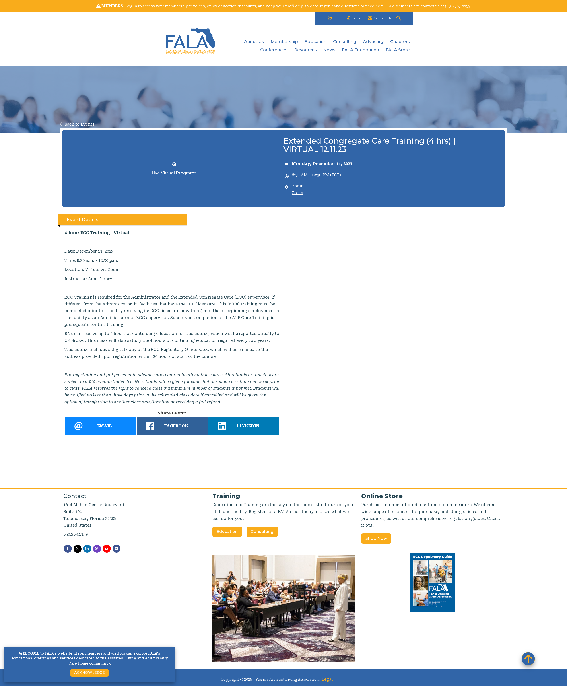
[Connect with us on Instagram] (97, 548)
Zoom (297, 192)
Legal (327, 679)
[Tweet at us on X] (77, 548)
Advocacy (373, 41)
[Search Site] (399, 18)
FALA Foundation (360, 49)
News (329, 49)
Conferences (273, 49)
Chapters (400, 41)
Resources (305, 49)
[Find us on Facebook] (67, 548)
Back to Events (79, 124)
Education (315, 41)
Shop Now (376, 538)
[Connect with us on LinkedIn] (87, 548)
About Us (254, 41)
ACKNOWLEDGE (89, 672)
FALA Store (398, 49)
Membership (284, 41)
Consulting (344, 41)
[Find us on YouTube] (106, 548)
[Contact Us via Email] (116, 548)
